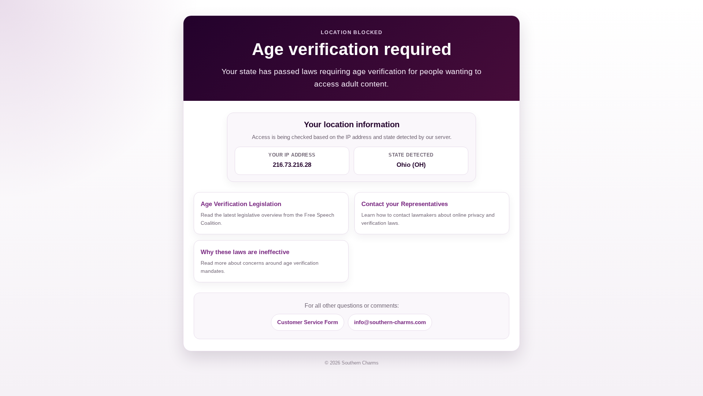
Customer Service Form (307, 322)
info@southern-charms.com (390, 322)
